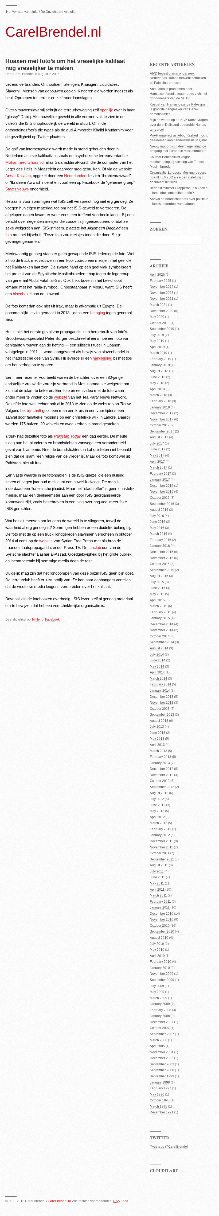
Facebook (52, 619)
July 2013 (157, 726)
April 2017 (157, 461)
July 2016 (157, 516)
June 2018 (157, 377)
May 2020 (157, 317)
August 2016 (159, 510)
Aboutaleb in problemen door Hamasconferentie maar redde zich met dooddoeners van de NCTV (178, 93)
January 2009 (160, 1004)
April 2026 (157, 274)
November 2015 (161, 558)
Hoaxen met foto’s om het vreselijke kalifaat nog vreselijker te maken (65, 64)
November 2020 (161, 311)
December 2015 (161, 552)
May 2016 (157, 528)
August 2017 (159, 437)
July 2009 (157, 986)
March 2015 (158, 606)
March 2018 (158, 395)
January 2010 (160, 968)
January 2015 (160, 618)
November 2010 (161, 919)
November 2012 (161, 775)
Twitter (36, 619)
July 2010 (157, 944)
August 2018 (159, 371)
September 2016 (162, 504)
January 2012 (160, 835)
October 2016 (160, 498)
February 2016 (160, 540)
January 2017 (160, 479)
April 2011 (157, 889)
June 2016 (157, 522)
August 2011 (159, 865)
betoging (97, 312)
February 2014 (160, 684)
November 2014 (161, 630)
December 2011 (161, 841)
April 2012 (157, 817)
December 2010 (161, 913)
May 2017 (157, 455)
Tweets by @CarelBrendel (169, 1146)
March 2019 (158, 353)
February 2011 (160, 901)
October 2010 (160, 925)
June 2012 (157, 805)
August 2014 (159, 648)
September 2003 (162, 1064)
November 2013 (161, 702)
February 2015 (160, 612)
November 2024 (161, 287)
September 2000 (162, 1070)
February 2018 (160, 401)
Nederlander (74, 175)
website (60, 397)
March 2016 (158, 534)
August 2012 (159, 793)
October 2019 (160, 323)
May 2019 (157, 341)
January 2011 (160, 907)
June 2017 (157, 449)
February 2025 (160, 281)
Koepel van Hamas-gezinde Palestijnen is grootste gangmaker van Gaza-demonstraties (179, 109)
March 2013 (158, 751)
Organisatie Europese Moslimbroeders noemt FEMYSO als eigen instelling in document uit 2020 (178, 177)
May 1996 (157, 1094)
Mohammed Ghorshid (24, 162)
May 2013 (157, 738)
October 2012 (160, 781)
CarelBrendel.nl (53, 32)
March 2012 (158, 823)
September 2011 (162, 859)
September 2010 (162, 931)
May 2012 (157, 811)
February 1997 (160, 1088)
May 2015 (157, 594)
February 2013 (160, 757)
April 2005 (157, 1046)
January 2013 (160, 763)
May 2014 (157, 666)
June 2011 (157, 877)
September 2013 (162, 714)
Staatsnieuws (17, 189)
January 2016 (160, 546)
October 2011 (159, 853)
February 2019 (160, 359)
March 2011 (158, 895)
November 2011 (161, 847)
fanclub (94, 547)
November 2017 (161, 419)
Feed (120, 1201)
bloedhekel (22, 293)
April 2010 (157, 956)
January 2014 (160, 690)
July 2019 (157, 335)
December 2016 (161, 486)
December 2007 (161, 1022)
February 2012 (160, 829)
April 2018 (157, 389)
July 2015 (157, 582)
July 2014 (157, 654)
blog (80, 502)
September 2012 (162, 787)
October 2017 (160, 425)
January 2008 (160, 1016)
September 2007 (162, 1034)
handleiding (102, 358)
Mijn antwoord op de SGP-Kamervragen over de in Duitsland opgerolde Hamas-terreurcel (179, 124)
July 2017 (157, 443)
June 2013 (157, 733)
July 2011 (157, 871)
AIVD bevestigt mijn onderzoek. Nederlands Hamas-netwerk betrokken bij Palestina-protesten (178, 78)
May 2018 (157, 383)
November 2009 (161, 974)
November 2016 (161, 491)
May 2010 (157, 950)
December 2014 (161, 624)
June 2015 (157, 588)
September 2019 (162, 329)
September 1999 (162, 1076)
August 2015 (159, 576)
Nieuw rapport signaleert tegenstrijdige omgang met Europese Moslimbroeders (178, 149)
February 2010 (160, 962)
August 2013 (159, 721)
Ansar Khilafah (18, 175)
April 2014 (157, 672)
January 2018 (160, 407)
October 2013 (160, 709)
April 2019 (157, 347)
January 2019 (160, 365)
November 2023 (161, 293)
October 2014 (160, 636)
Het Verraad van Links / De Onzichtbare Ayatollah (41, 12)
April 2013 (157, 745)
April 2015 (157, 600)
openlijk (106, 110)
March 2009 (158, 998)
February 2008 (160, 1010)
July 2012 (157, 799)
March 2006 (158, 1040)
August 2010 (159, 938)
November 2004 (161, 1052)
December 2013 (161, 697)
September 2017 (162, 431)
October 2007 (160, 1028)
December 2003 (161, 1058)
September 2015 (162, 570)
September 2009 (162, 980)
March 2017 (158, 467)
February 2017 (160, 474)
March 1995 (158, 1106)
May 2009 (157, 992)
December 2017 (161, 413)
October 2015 (160, 564)
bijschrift (34, 410)
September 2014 (162, 642)
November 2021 (161, 299)
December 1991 (161, 1112)
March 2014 (158, 678)
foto (8, 234)
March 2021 (158, 305)
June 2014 (157, 660)
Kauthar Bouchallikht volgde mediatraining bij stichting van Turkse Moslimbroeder (177, 162)
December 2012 (161, 769)
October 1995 (160, 1100)
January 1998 (160, 1082)
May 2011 (157, 883)
